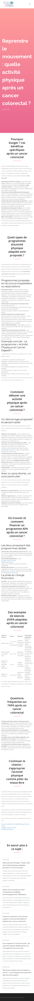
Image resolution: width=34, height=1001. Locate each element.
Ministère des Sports (12, 572)
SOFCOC (3, 484)
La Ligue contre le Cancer (8, 560)
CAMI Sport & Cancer (7, 562)
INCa (28, 213)
